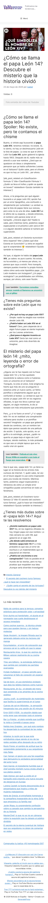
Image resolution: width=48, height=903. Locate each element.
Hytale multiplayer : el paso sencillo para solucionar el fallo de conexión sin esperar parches (23, 675)
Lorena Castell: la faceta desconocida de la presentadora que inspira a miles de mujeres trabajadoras (23, 789)
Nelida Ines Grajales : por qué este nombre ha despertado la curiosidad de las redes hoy (23, 729)
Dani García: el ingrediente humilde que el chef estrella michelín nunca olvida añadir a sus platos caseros (23, 769)
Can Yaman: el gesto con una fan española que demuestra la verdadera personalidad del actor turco (23, 759)
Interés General (13, 575)
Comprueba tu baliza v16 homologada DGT (23, 843)
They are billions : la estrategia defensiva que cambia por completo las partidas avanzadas (22, 665)
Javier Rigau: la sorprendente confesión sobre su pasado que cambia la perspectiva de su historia (23, 808)
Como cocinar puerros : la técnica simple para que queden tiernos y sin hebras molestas (22, 628)
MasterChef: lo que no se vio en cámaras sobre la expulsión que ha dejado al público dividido (23, 818)
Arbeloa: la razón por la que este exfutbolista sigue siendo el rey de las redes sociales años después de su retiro (22, 739)
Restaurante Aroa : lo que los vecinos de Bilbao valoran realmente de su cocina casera (22, 655)
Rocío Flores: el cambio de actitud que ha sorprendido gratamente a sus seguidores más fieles (23, 749)
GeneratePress (24, 899)
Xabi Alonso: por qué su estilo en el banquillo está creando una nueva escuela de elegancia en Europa (23, 779)
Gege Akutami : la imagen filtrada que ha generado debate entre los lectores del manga (22, 638)
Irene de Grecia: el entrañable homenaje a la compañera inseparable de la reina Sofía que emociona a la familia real (23, 799)
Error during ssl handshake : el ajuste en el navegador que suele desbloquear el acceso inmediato (23, 618)
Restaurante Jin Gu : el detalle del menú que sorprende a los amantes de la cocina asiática (23, 692)
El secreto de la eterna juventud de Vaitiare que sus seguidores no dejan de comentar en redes (23, 828)
